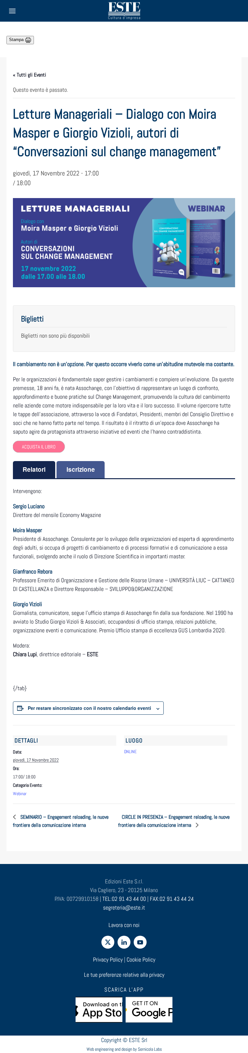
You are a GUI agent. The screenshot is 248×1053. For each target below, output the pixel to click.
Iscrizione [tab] (81, 469)
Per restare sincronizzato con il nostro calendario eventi (89, 708)
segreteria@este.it (124, 907)
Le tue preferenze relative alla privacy (124, 974)
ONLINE (130, 751)
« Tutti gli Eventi (29, 74)
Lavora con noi (124, 925)
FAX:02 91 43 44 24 (172, 898)
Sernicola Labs (150, 1049)
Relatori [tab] (34, 469)
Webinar (19, 793)
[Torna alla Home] (124, 10)
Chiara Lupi (25, 654)
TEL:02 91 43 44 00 (124, 898)
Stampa (17, 39)
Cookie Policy (141, 959)
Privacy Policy (108, 959)
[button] (12, 10)
